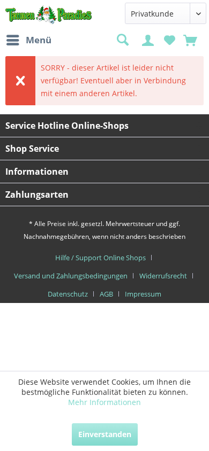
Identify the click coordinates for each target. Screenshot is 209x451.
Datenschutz (68, 294)
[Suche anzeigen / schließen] (122, 40)
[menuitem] (28, 40)
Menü (38, 40)
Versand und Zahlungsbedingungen (71, 276)
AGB (106, 294)
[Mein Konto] (149, 39)
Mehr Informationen (104, 402)
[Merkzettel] (169, 39)
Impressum (143, 294)
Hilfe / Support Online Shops (100, 257)
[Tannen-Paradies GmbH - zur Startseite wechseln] (48, 14)
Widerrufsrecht (163, 276)
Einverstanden (104, 434)
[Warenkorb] (191, 39)
